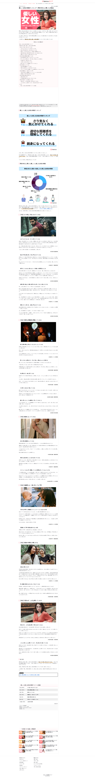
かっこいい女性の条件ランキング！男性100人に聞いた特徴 (31, 741)
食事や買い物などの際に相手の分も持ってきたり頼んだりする (31, 53)
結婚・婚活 (36, 762)
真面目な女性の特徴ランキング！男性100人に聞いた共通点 (52, 736)
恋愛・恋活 (36, 759)
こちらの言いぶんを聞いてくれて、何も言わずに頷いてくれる (31, 82)
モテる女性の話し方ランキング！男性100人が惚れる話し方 (52, 732)
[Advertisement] (28, 95)
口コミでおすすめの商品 (38, 763)
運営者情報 (21, 762)
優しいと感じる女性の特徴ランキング (26, 44)
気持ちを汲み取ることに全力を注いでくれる (28, 67)
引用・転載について (22, 768)
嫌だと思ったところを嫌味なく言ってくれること (29, 63)
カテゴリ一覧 (21, 763)
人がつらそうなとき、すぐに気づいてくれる (28, 48)
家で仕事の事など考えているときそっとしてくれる (29, 57)
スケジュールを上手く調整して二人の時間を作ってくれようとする (32, 69)
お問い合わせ (21, 769)
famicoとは (21, 759)
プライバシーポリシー (23, 766)
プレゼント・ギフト (37, 765)
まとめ (21, 84)
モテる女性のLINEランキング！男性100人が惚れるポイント (51, 750)
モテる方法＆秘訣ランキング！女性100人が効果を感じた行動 (31, 732)
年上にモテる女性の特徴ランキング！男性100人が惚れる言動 (31, 736)
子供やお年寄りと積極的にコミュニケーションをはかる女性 (31, 72)
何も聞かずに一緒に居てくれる (26, 60)
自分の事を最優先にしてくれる (26, 66)
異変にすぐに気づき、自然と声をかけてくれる (29, 54)
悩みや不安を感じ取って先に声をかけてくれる (29, 50)
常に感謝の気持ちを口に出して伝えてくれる (28, 78)
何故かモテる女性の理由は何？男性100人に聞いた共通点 (31, 750)
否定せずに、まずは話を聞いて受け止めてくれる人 (29, 81)
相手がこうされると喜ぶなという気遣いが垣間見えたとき (31, 51)
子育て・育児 (36, 760)
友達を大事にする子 (24, 76)
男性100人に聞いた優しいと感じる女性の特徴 (28, 45)
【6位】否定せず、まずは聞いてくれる (26, 79)
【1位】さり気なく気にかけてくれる (26, 47)
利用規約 (21, 765)
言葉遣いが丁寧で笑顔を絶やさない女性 (28, 73)
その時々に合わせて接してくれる (26, 61)
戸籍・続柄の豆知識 (37, 766)
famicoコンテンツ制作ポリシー (36, 105)
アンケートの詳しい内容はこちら (46, 208)
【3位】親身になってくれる (24, 64)
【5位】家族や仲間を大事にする (25, 75)
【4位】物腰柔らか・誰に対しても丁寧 (26, 70)
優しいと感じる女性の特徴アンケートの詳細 (28, 85)
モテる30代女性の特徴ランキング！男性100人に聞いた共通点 (51, 741)
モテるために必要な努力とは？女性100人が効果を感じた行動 (51, 746)
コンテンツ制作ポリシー (23, 760)
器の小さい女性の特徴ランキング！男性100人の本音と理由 (31, 746)
